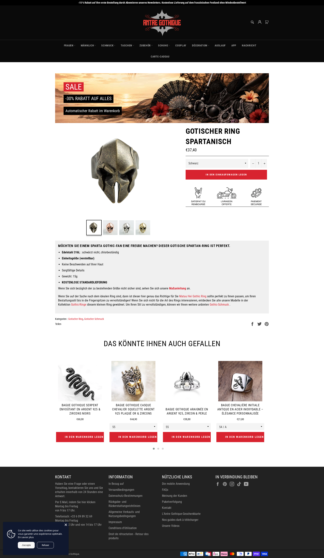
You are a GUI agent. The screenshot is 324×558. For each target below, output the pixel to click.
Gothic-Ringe (78, 304)
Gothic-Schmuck (219, 304)
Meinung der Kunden (174, 496)
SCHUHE (163, 45)
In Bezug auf (116, 484)
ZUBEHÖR (145, 45)
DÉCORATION (199, 45)
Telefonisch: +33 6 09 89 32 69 (73, 516)
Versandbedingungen (121, 490)
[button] (154, 449)
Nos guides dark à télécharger (180, 520)
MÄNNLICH (87, 45)
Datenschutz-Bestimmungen (125, 496)
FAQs (165, 490)
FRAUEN (69, 45)
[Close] (66, 525)
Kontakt (166, 508)
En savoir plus (26, 537)
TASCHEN (126, 45)
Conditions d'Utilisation (123, 528)
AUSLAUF (220, 45)
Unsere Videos (170, 526)
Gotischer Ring (75, 318)
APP (233, 45)
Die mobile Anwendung (176, 484)
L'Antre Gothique (71, 554)
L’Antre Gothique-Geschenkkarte (181, 514)
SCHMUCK (107, 45)
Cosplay (180, 45)
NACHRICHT (249, 45)
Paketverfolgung (172, 502)
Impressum (115, 522)
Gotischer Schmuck (94, 318)
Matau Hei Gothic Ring (192, 296)
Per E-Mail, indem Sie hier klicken (75, 502)
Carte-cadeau (160, 56)
